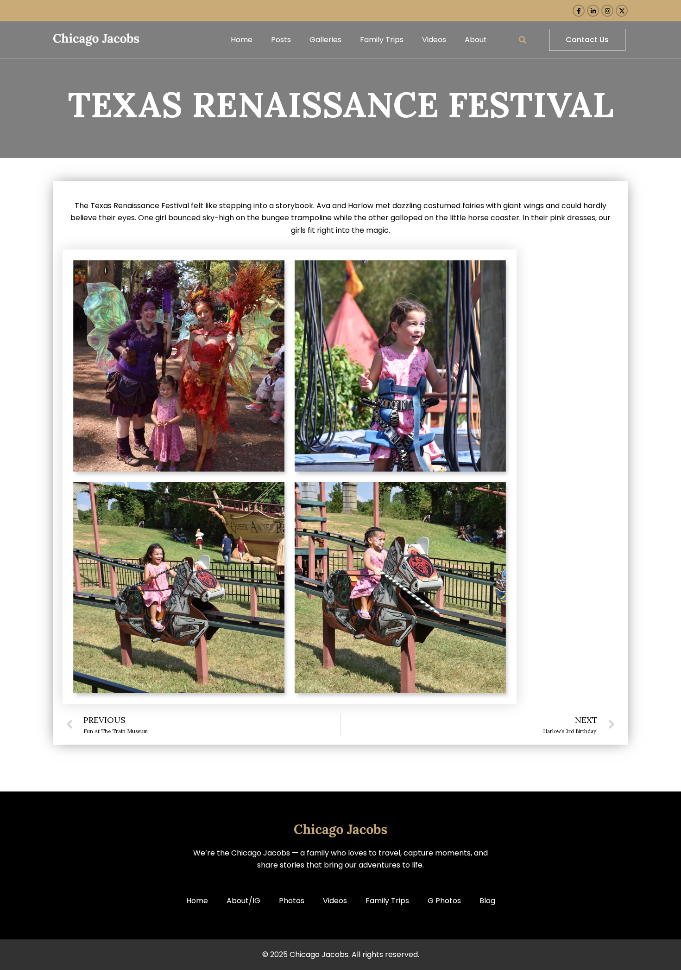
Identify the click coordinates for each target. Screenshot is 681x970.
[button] (523, 40)
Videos (434, 39)
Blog (487, 900)
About (476, 39)
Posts (281, 39)
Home (241, 39)
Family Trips (382, 39)
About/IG (243, 900)
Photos (291, 900)
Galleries (325, 39)
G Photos (444, 900)
